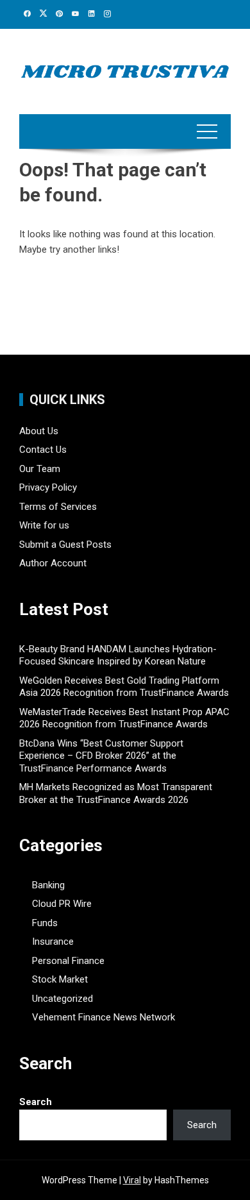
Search (35, 1102)
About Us (38, 431)
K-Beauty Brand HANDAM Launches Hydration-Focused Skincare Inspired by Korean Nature (118, 655)
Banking (48, 885)
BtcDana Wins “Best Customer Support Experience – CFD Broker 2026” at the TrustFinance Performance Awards (101, 756)
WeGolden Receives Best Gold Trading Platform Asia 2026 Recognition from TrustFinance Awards (124, 687)
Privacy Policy (48, 487)
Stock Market (60, 979)
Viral (132, 1180)
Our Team (39, 469)
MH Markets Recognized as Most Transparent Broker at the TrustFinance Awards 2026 (115, 793)
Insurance (53, 941)
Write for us (44, 525)
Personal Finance (68, 961)
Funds (45, 923)
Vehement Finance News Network (103, 1017)
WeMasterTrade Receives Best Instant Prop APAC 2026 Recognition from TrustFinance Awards (124, 718)
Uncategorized (62, 998)
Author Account (53, 563)
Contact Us (43, 449)
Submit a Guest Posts (65, 544)
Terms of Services (58, 506)
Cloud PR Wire (62, 903)
